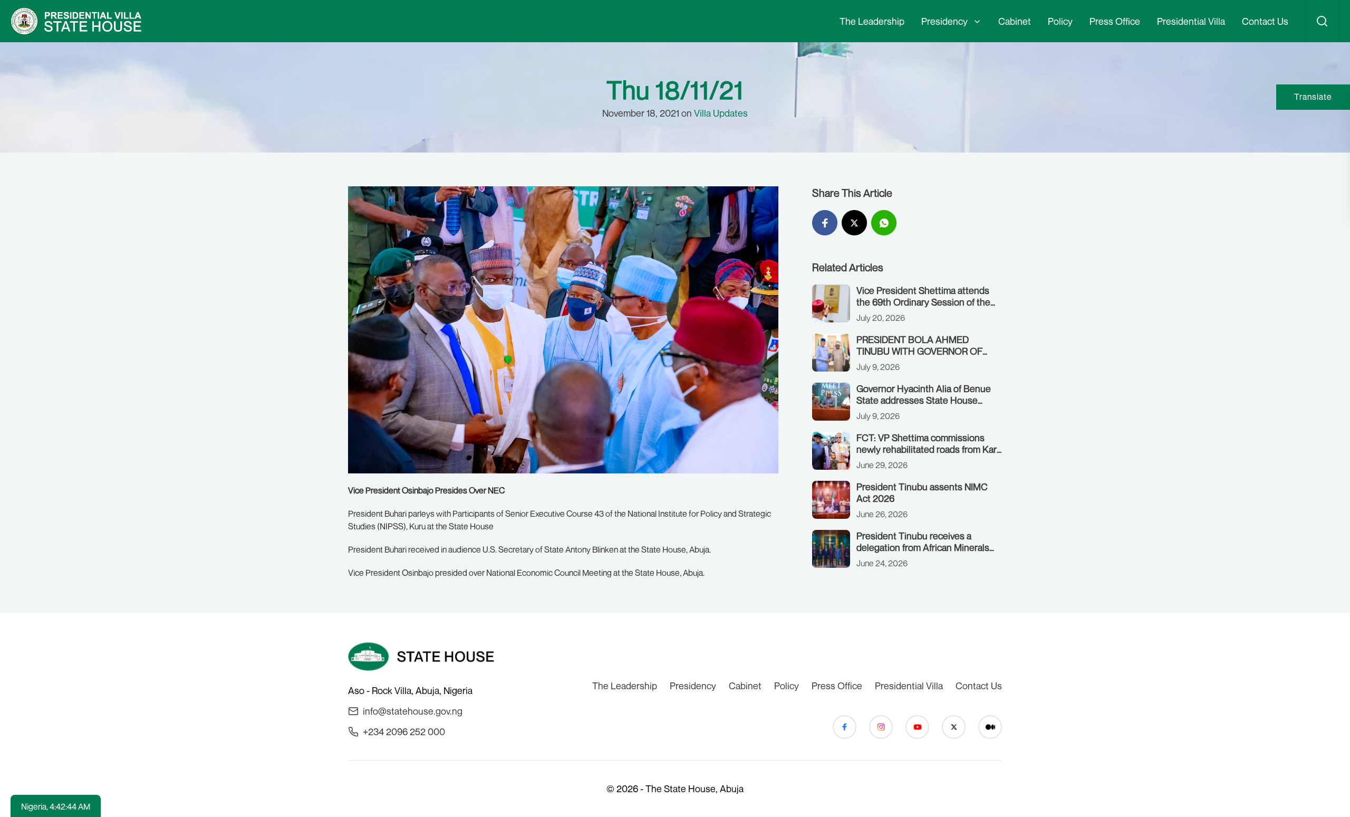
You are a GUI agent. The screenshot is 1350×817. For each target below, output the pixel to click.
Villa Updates (721, 113)
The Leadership (872, 21)
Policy (1060, 21)
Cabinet (1014, 21)
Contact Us (1265, 21)
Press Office (1114, 21)
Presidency (944, 21)
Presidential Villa (1191, 21)
